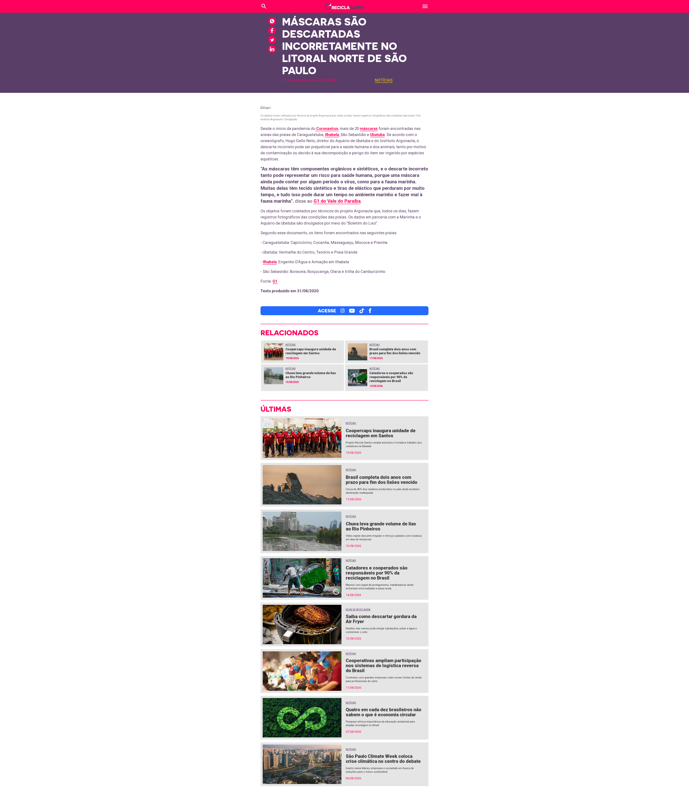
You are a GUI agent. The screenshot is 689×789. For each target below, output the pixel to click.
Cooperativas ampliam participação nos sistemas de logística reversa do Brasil (383, 665)
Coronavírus (326, 128)
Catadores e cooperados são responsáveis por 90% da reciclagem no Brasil (391, 377)
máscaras (369, 128)
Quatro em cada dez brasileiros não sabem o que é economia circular (383, 712)
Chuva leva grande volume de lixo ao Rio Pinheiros (381, 526)
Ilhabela (332, 134)
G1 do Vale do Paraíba (337, 201)
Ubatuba (377, 134)
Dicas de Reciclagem (358, 609)
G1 (275, 281)
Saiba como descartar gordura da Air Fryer (381, 619)
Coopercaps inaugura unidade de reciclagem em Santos (310, 351)
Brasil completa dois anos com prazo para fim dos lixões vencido (394, 351)
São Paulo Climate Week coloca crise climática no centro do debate (383, 759)
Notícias (384, 80)
